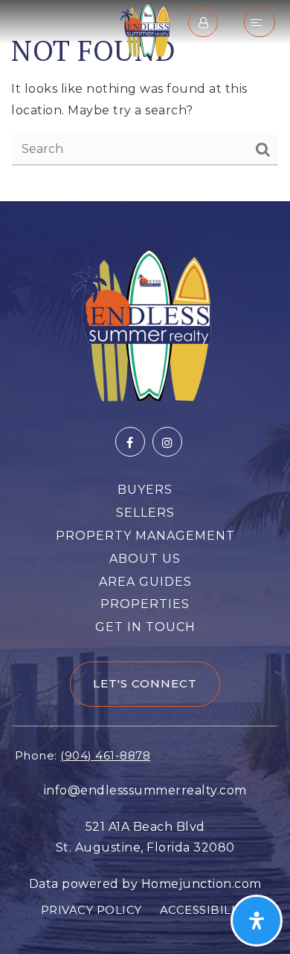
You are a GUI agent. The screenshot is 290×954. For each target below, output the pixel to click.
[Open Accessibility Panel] (257, 921)
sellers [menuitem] (145, 513)
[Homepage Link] (145, 29)
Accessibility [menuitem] (205, 910)
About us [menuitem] (145, 559)
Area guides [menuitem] (145, 582)
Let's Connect (145, 683)
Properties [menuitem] (145, 604)
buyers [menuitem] (145, 490)
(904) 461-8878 (105, 755)
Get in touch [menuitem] (145, 627)
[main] (145, 100)
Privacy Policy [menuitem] (91, 910)
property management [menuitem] (145, 536)
